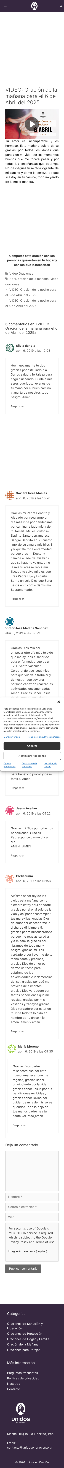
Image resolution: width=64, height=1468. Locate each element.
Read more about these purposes (44, 736)
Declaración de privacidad (29, 765)
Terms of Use (45, 1242)
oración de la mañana (33, 279)
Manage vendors (12, 736)
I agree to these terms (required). (29, 1251)
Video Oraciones (21, 273)
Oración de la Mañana (23, 1344)
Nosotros (13, 1383)
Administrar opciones (32, 755)
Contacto (13, 1389)
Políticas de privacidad (23, 1378)
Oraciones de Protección (24, 1333)
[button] (58, 702)
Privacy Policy (18, 1242)
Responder (17, 406)
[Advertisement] (32, 45)
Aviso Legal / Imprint (50, 765)
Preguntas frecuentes (22, 1373)
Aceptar (32, 746)
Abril (12, 279)
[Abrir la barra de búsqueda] (61, 6)
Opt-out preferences (9, 765)
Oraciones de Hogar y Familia (28, 1339)
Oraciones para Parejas (23, 1350)
